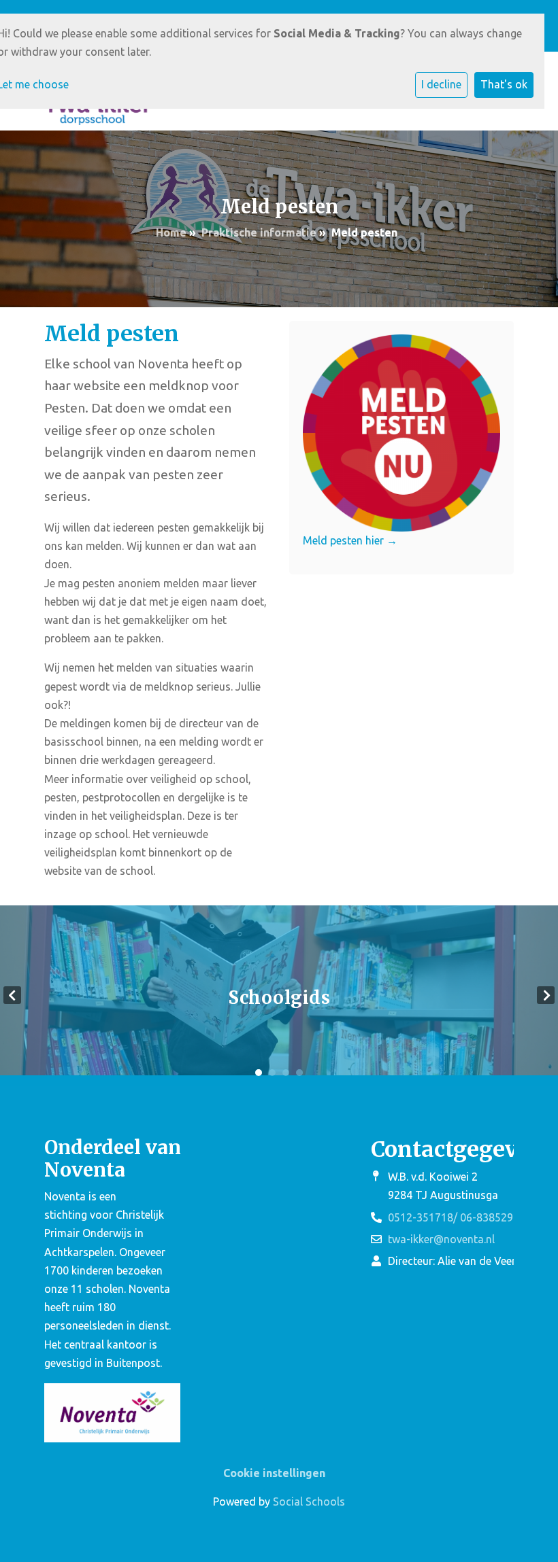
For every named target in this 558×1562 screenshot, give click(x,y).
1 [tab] (258, 1072)
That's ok (503, 84)
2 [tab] (272, 1072)
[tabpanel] (279, 995)
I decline (441, 84)
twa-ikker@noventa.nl (441, 1239)
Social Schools (309, 1501)
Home (171, 232)
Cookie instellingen (274, 1473)
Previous (12, 995)
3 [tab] (285, 1072)
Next (546, 995)
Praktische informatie (258, 232)
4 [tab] (299, 1072)
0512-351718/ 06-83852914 (456, 1217)
